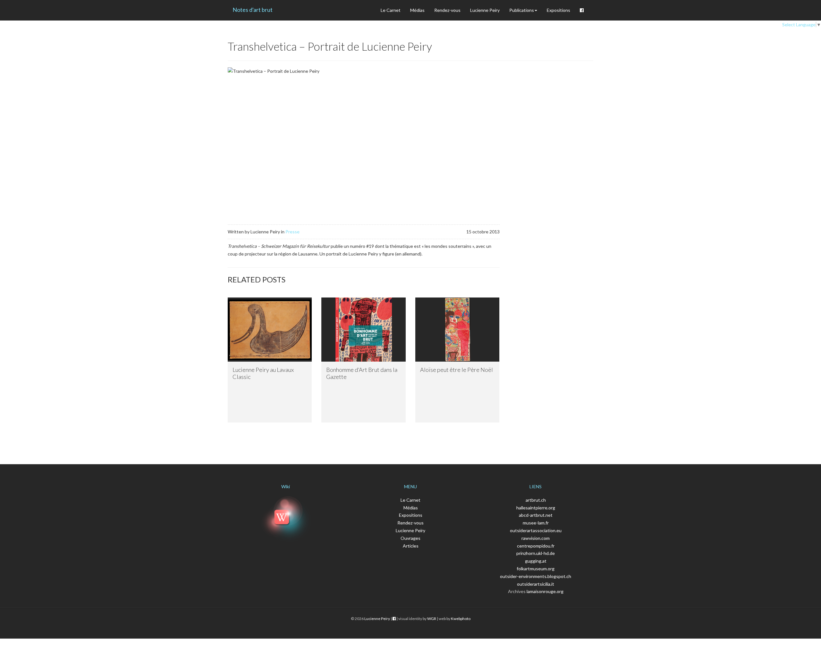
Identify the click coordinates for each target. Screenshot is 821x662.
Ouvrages (410, 538)
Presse (292, 231)
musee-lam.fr (536, 522)
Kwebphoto (460, 618)
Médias (417, 10)
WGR (431, 618)
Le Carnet (391, 10)
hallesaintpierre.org (535, 507)
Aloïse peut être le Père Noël (456, 369)
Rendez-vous (447, 10)
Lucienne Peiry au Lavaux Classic (263, 373)
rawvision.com (535, 538)
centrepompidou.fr (535, 546)
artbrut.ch (536, 500)
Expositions (558, 10)
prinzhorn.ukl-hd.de (535, 553)
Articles (411, 546)
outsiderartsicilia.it (535, 584)
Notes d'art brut (253, 9)
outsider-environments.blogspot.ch (535, 576)
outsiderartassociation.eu (536, 530)
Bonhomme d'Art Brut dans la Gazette (361, 373)
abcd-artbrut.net (536, 515)
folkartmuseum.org (535, 568)
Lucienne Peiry (485, 10)
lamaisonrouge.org (545, 591)
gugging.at (535, 561)
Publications (521, 10)
